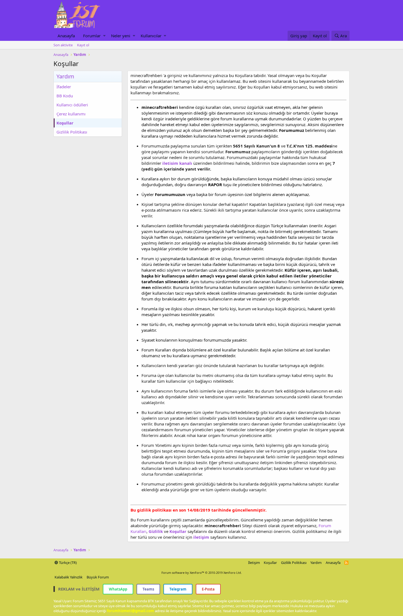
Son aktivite (63, 44)
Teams (148, 589)
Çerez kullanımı (71, 114)
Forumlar (92, 35)
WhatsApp (118, 589)
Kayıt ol (83, 44)
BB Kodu (64, 95)
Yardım (316, 562)
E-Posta (208, 589)
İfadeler (63, 86)
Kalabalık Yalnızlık (69, 577)
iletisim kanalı (176, 163)
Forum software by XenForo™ (201, 572)
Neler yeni (120, 35)
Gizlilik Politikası (71, 132)
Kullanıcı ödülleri (72, 104)
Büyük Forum (98, 577)
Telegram (177, 589)
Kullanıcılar (151, 35)
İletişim (254, 562)
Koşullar (64, 123)
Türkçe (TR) (67, 562)
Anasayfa (66, 35)
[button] (104, 36)
